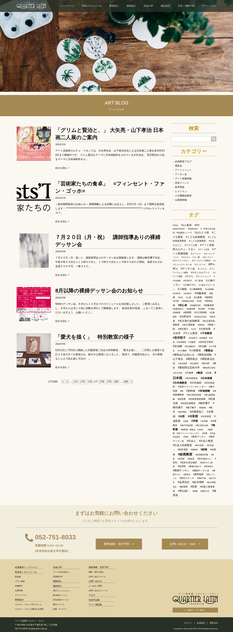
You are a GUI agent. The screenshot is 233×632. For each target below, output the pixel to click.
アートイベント (183, 170)
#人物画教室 (196, 289)
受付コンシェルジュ (61, 591)
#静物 (195, 491)
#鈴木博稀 (198, 482)
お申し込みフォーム (97, 576)
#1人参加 (186, 225)
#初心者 (182, 305)
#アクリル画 (191, 245)
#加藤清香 (209, 305)
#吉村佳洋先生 (200, 317)
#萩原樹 (182, 466)
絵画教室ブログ (183, 161)
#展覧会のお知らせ (183, 354)
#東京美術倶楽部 (194, 395)
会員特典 (19, 590)
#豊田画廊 (198, 474)
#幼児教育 (194, 363)
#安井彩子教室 (206, 342)
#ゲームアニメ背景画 (201, 260)
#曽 (181, 391)
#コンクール (200, 264)
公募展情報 (181, 200)
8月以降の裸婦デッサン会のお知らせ (99, 291)
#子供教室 (206, 333)
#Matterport (193, 229)
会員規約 (201, 623)
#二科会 (199, 280)
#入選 (188, 297)
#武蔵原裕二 (197, 411)
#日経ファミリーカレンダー (192, 386)
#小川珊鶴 (182, 351)
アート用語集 (95, 604)
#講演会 (186, 474)
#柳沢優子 (204, 403)
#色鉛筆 (191, 459)
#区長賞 (201, 309)
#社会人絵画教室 (182, 445)
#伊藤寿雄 (200, 293)
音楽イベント (182, 182)
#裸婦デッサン (181, 470)
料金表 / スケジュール (26, 572)
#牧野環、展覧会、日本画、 (193, 430)
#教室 (199, 372)
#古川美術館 (200, 312)
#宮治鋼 (202, 346)
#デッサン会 (188, 268)
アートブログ (209, 5)
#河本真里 (206, 416)
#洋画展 (204, 421)
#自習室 (181, 459)
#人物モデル (189, 285)
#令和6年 (188, 293)
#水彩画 (193, 416)
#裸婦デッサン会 (200, 470)
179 (109, 381)
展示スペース (58, 604)
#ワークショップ (203, 276)
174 (75, 381)
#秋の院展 (199, 445)
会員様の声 (57, 576)
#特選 (204, 433)
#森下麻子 (191, 407)
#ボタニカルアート (200, 272)
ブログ (92, 595)
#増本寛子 (183, 329)
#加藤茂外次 (178, 309)
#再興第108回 (188, 301)
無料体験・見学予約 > (119, 544)
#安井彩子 (179, 337)
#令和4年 (177, 293)
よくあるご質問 (95, 586)
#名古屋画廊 (188, 324)
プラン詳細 (20, 581)
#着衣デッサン (198, 436)
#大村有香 (205, 329)
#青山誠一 (184, 491)
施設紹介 (165, 5)
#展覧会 (208, 350)
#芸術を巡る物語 (188, 462)
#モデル (189, 276)
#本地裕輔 (204, 390)
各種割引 (19, 586)
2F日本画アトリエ (60, 600)
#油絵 (185, 421)
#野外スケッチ (187, 478)
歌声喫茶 (179, 187)
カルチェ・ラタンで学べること (28, 604)
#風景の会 (205, 491)
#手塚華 (189, 373)
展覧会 (178, 165)
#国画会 (201, 325)
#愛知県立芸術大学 (189, 367)
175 (83, 381)
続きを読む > (62, 168)
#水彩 (181, 416)
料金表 (18, 577)
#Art (197, 225)
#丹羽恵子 (187, 281)
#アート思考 (204, 249)
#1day (175, 225)
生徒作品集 (94, 600)
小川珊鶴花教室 (183, 195)
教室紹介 (114, 5)
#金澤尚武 (183, 482)
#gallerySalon (179, 229)
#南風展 (187, 312)
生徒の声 (148, 5)
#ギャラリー (208, 257)
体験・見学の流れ (96, 572)
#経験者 (194, 450)
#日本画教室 (180, 382)
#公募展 (198, 297)
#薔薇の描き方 (195, 466)
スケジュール (20, 595)
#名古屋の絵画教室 (189, 320)
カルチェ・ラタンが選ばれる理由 (29, 609)
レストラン (181, 191)
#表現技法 (208, 466)
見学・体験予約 (186, 5)
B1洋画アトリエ (60, 595)
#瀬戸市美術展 (186, 425)
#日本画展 (206, 378)
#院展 (194, 486)
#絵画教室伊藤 (201, 455)
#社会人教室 (206, 440)
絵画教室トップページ (26, 567)
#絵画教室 (185, 454)
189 (126, 381)
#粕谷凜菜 (183, 449)
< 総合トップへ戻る (195, 610)
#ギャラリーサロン (181, 260)
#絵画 (204, 449)
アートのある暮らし (61, 572)
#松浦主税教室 (188, 403)
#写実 (199, 301)
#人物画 (182, 289)
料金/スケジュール (92, 5)
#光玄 (180, 297)
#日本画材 (195, 382)
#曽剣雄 (190, 390)
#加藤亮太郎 (195, 305)
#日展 (208, 373)
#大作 (193, 329)
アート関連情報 (183, 178)
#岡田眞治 (191, 359)
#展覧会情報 (204, 354)
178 (102, 381)
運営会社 (214, 623)
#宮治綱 (177, 346)
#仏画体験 (209, 289)
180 (116, 381)
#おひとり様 (202, 232)
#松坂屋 (182, 399)
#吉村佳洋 (185, 316)
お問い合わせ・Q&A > (185, 544)
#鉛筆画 (184, 486)
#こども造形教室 (197, 241)
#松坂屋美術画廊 (197, 399)
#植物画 (202, 408)
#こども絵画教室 (195, 237)
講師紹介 (131, 5)
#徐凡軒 (206, 363)
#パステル (202, 269)
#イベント (196, 253)
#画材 (185, 437)
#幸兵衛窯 (182, 363)
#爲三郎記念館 (202, 425)
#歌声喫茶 (182, 412)
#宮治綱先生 (190, 346)
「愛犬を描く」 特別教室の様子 (94, 337)
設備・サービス (59, 609)
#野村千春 (201, 478)
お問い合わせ (95, 581)
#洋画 (194, 421)
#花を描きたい (204, 458)
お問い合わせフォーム (98, 590)
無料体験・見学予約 (99, 567)
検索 (194, 128)
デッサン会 (181, 174)
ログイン (188, 623)
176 (90, 381)
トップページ (67, 5)
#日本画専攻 (191, 378)
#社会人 (191, 440)
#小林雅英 (195, 350)
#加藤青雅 (190, 309)
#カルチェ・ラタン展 (190, 257)
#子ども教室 (190, 333)
